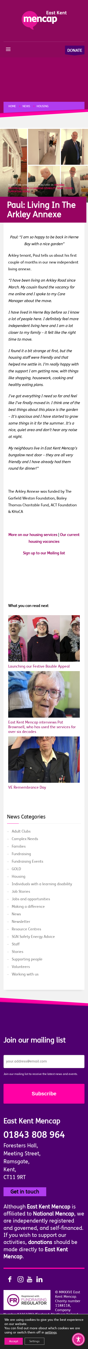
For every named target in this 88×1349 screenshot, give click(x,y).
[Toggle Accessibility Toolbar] (78, 1339)
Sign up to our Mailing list (44, 553)
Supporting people (19, 191)
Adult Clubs (21, 831)
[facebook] (8, 1279)
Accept (13, 1341)
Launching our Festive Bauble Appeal (39, 666)
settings (51, 1332)
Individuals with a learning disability (32, 188)
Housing (59, 184)
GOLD (16, 869)
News (60, 188)
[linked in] (36, 1279)
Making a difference (28, 906)
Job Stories (21, 891)
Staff (15, 944)
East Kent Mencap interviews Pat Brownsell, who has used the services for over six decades (42, 727)
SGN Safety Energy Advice (33, 936)
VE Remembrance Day (27, 787)
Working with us (25, 974)
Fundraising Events (27, 861)
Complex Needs (25, 839)
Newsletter (21, 921)
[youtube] (27, 1279)
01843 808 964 (34, 1134)
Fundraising (21, 854)
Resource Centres (26, 929)
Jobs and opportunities (31, 899)
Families (19, 846)
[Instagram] (17, 1279)
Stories (69, 188)
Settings (34, 1341)
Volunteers (21, 966)
